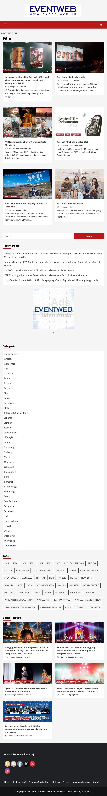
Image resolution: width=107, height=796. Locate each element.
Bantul (8, 570)
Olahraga (9, 462)
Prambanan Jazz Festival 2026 (20, 607)
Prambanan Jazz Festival (88, 600)
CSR (6, 368)
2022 (32, 563)
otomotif (75, 592)
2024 (40, 563)
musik (48, 592)
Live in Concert (90, 585)
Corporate (9, 363)
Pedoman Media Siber (39, 782)
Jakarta (8, 417)
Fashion (8, 383)
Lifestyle (8, 437)
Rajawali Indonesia (50, 607)
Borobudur (22, 570)
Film (15, 70)
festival (40, 578)
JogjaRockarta (45, 585)
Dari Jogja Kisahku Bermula (71, 77)
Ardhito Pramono (74, 563)
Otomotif (9, 466)
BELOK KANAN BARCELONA (70, 203)
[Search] (101, 25)
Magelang (9, 447)
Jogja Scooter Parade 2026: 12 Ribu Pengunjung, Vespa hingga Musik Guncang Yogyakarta (51, 280)
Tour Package (11, 521)
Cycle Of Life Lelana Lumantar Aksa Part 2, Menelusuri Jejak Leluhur (39, 270)
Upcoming (9, 535)
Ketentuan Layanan (81, 782)
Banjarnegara (11, 353)
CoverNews (72, 791)
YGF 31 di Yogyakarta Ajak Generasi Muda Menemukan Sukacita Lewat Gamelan (45, 275)
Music (38, 592)
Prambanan (43, 600)
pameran (89, 592)
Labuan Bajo (10, 432)
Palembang (10, 471)
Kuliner (74, 585)
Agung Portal (21, 87)
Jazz (19, 585)
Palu (6, 476)
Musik (7, 457)
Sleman (79, 607)
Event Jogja (11, 578)
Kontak (96, 782)
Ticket (7, 516)
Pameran (22, 70)
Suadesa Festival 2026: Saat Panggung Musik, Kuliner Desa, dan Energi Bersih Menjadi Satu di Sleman (52, 263)
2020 (15, 563)
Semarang (9, 491)
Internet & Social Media (16, 412)
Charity (8, 358)
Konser (8, 427)
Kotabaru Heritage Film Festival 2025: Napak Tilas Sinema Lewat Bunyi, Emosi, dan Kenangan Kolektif (27, 80)
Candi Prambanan (42, 570)
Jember (8, 422)
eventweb (27, 578)
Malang (8, 452)
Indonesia (86, 578)
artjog (92, 563)
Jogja (29, 585)
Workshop (9, 540)
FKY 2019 (62, 578)
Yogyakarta (76, 135)
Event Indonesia (89, 570)
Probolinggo (10, 486)
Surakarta (9, 511)
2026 (57, 563)
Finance (8, 398)
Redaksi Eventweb (23, 148)
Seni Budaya (10, 501)
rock (68, 607)
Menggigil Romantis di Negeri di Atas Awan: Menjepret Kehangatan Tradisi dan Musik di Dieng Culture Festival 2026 (53, 255)
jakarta (8, 585)
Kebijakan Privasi (60, 782)
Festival (8, 70)
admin (71, 207)
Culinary (8, 373)
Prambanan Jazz (61, 600)
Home (7, 782)
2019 (6, 563)
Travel (7, 525)
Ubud (7, 530)
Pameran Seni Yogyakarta (18, 600)
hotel (73, 578)
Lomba (7, 442)
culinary (61, 570)
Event (7, 378)
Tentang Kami (19, 782)
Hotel (7, 407)
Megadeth (25, 592)
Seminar (8, 496)
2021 (23, 563)
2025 (49, 563)
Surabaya (9, 506)
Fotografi (9, 403)
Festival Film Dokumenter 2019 (72, 141)
